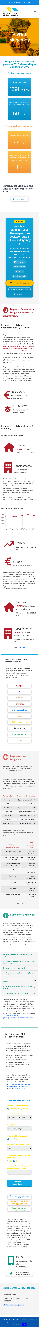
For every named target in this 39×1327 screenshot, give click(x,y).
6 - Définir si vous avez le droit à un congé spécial (17, 987)
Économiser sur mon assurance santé (19, 1209)
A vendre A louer (19, 734)
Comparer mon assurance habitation (19, 1197)
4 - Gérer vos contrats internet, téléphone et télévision (18, 974)
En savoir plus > (19, 199)
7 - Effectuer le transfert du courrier (15, 993)
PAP (19, 692)
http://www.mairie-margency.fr (13, 1305)
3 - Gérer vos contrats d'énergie (14, 968)
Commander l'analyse (20, 283)
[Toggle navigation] (35, 11)
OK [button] (24, 1324)
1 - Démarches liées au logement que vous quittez (17, 955)
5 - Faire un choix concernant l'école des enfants (17, 981)
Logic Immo (19, 728)
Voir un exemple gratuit (20, 289)
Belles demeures (19, 722)
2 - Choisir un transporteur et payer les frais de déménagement (18, 962)
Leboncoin (19, 716)
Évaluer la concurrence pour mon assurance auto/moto (19, 1203)
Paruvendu (19, 704)
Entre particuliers (19, 710)
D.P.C (28, 2)
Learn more (18, 1324)
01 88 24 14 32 (20, 1089)
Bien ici (19, 698)
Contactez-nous (16, 2)
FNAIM (22, 647)
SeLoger (19, 685)
